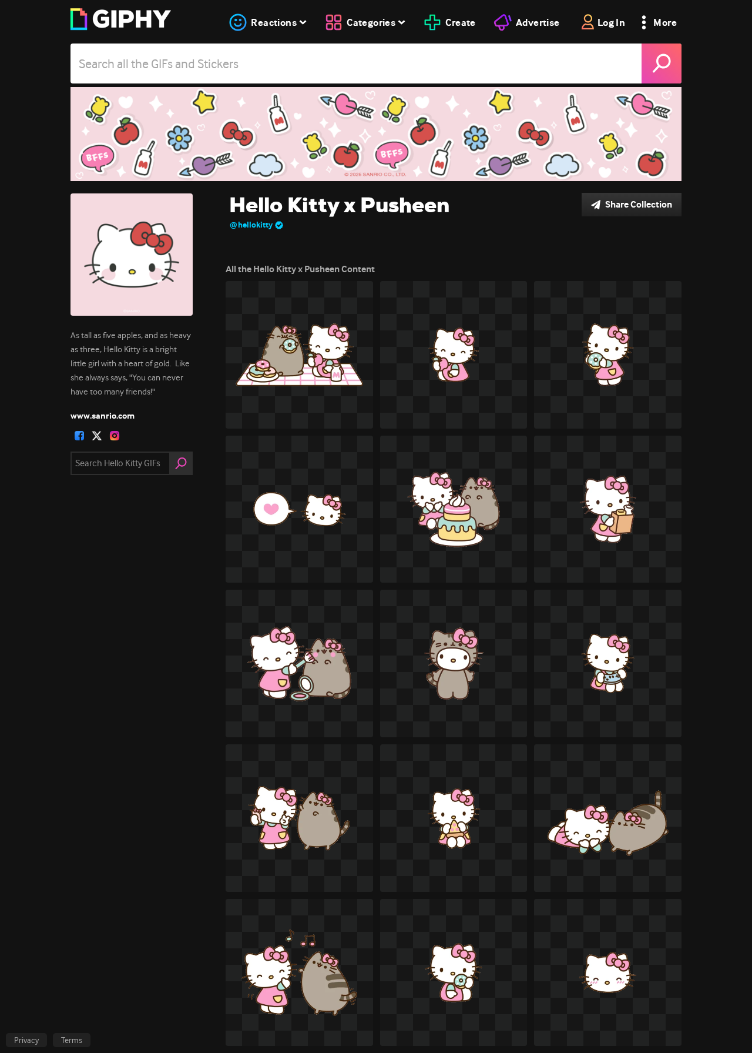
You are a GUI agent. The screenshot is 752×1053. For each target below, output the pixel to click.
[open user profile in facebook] (79, 435)
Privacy (26, 1040)
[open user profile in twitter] (97, 435)
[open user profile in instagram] (114, 435)
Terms (71, 1040)
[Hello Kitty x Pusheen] (376, 134)
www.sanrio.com (102, 415)
